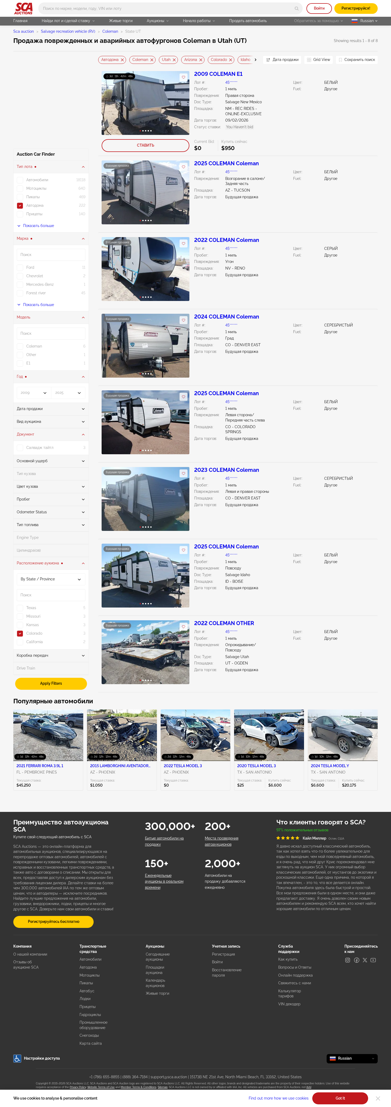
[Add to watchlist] (184, 77)
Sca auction (23, 31)
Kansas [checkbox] (32, 625)
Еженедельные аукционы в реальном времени (164, 881)
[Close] (378, 1098)
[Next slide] (252, 60)
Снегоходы (89, 1035)
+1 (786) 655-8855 (104, 1077)
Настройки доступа (42, 1058)
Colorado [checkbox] (34, 633)
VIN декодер (289, 1004)
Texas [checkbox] (31, 608)
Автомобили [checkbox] (37, 180)
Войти (319, 8)
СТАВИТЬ (145, 145)
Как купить (288, 959)
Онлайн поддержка (295, 975)
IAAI (308, 1087)
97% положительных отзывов (302, 830)
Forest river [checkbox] (36, 293)
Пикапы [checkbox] (33, 197)
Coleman (110, 31)
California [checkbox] (34, 642)
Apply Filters (51, 683)
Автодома (110, 59)
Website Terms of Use (101, 1087)
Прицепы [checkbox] (34, 214)
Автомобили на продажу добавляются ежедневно (225, 881)
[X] (365, 960)
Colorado (219, 59)
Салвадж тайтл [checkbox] (39, 447)
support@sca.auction (169, 1077)
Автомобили (90, 959)
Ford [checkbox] (30, 267)
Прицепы (87, 1007)
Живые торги (120, 21)
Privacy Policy (78, 1087)
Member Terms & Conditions (138, 1087)
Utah (166, 59)
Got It (340, 1098)
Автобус (87, 991)
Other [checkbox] (31, 355)
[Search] (297, 8)
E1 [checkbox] (28, 363)
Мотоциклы (89, 975)
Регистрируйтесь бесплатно (53, 921)
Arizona (190, 59)
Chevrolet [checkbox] (34, 276)
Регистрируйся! (356, 8)
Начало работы (196, 21)
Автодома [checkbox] (35, 205)
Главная (20, 21)
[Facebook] (356, 960)
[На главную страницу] (23, 8)
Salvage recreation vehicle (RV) (68, 31)
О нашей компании (30, 954)
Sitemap (163, 1087)
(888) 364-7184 (135, 1077)
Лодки (85, 999)
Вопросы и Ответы (294, 967)
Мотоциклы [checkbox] (36, 188)
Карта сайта (91, 1043)
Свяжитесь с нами (294, 983)
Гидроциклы (90, 1015)
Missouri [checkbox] (33, 616)
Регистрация (223, 954)
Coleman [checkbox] (34, 346)
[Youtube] (373, 960)
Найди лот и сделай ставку (66, 21)
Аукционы (155, 21)
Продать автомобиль (248, 21)
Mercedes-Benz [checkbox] (40, 284)
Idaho (245, 59)
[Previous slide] (102, 60)
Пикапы (86, 983)
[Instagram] (347, 960)
